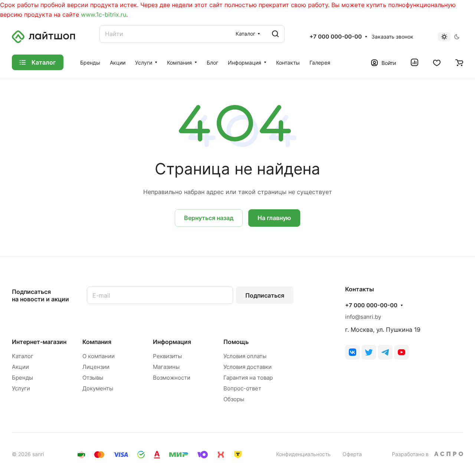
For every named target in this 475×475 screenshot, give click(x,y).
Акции (20, 366)
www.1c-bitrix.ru (103, 14)
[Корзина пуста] (459, 62)
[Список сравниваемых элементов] (414, 62)
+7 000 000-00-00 (335, 36)
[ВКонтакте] (352, 352)
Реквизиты (167, 356)
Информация (172, 341)
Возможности (171, 377)
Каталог (22, 356)
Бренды (22, 377)
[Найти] (275, 34)
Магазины (166, 366)
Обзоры (233, 399)
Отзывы (92, 377)
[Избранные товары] (436, 62)
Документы (97, 388)
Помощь (236, 341)
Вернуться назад (208, 218)
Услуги (21, 388)
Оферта (352, 454)
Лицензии (95, 366)
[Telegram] (385, 352)
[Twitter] (368, 352)
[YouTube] (401, 352)
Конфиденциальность (303, 454)
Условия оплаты (244, 356)
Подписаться (264, 295)
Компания (96, 341)
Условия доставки (247, 366)
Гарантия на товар (248, 377)
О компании (98, 356)
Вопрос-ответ (242, 388)
